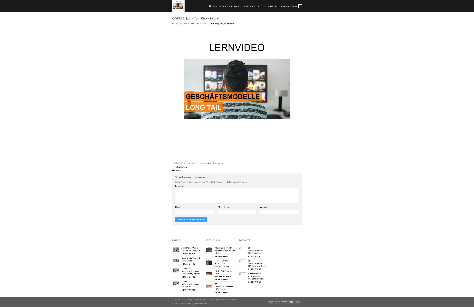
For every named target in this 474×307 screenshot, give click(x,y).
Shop (215, 6)
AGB (183, 300)
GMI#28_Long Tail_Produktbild (220, 23)
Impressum (233, 300)
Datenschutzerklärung (217, 300)
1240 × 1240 (199, 23)
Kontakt (176, 300)
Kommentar (180, 186)
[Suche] (210, 6)
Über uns (262, 6)
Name (178, 207)
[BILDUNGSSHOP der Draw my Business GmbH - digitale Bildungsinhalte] (188, 6)
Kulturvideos (235, 6)
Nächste (177, 170)
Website (263, 207)
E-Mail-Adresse (224, 207)
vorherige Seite (179, 167)
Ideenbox (223, 6)
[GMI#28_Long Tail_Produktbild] (237, 93)
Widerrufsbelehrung (195, 300)
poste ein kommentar (215, 163)
